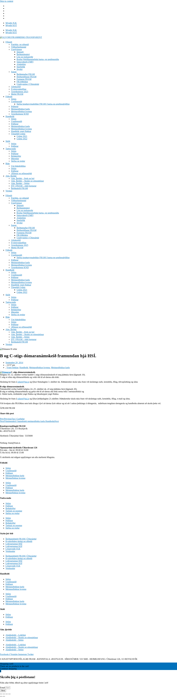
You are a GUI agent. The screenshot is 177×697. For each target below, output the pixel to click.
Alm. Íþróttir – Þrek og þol (22, 178)
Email (3, 687)
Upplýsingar (16, 49)
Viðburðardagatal (18, 47)
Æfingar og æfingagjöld (21, 173)
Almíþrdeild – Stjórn (15, 640)
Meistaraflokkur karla (20, 109)
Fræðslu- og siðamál (20, 44)
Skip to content (6, 1)
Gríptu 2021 (22, 136)
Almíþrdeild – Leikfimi (16, 635)
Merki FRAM (17, 94)
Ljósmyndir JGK (13, 549)
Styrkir (20, 69)
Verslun (9, 191)
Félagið (9, 42)
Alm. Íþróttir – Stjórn (20, 183)
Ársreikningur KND (20, 114)
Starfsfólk (21, 67)
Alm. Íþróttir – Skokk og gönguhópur (27, 181)
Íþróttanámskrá (23, 54)
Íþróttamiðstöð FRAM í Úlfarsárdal (21, 539)
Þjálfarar (14, 106)
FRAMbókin (22, 81)
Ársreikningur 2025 (19, 91)
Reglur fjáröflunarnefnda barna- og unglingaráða (38, 59)
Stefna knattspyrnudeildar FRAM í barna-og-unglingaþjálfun (43, 104)
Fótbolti (9, 96)
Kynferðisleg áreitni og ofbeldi (19, 541)
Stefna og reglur (18, 161)
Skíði (8, 141)
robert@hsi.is (23, 382)
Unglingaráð (16, 101)
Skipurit (20, 52)
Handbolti (10, 116)
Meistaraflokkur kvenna (21, 111)
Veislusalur (10, 551)
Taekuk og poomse (14, 511)
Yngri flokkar (12, 367)
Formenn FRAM (24, 79)
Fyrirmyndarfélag (18, 89)
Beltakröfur (16, 156)
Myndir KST (11, 25)
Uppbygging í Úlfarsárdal (28, 84)
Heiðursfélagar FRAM (26, 77)
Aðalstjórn (21, 64)
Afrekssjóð (16, 86)
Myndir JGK (11, 23)
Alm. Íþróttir (11, 176)
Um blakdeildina (18, 166)
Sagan (13, 72)
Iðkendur (15, 158)
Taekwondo (11, 148)
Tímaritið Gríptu (18, 134)
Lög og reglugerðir (25, 57)
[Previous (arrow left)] (1, 696)
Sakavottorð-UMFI (25, 62)
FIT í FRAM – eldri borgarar (23, 186)
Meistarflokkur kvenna (15, 478)
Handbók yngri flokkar (21, 131)
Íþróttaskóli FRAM (19, 188)
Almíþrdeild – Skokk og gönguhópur (22, 637)
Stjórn (13, 99)
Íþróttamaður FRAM (26, 74)
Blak (8, 163)
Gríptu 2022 (22, 139)
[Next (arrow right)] (4, 696)
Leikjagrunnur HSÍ (14, 544)
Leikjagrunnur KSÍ (14, 546)
